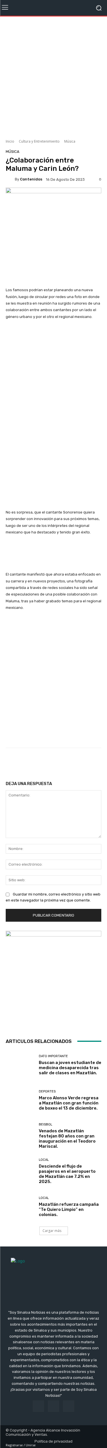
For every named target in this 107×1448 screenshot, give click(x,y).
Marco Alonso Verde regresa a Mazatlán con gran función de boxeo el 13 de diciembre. (68, 1103)
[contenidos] (10, 179)
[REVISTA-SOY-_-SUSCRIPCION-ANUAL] (53, 978)
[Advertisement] (53, 75)
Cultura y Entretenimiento (39, 141)
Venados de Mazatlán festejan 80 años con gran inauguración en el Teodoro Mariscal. (67, 1138)
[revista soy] (53, 197)
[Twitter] (68, 1406)
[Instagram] (53, 1406)
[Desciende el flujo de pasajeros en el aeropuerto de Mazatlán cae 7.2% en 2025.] (20, 1171)
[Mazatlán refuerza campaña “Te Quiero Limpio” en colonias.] (20, 1206)
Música (69, 141)
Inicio (10, 141)
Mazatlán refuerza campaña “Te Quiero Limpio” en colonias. (69, 1209)
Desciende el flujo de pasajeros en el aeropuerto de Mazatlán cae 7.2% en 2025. (67, 1174)
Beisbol (45, 1124)
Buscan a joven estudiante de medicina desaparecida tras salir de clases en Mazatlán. (70, 1067)
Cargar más (52, 1230)
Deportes (47, 1091)
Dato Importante (53, 1056)
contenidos (31, 179)
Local (44, 1159)
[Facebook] (38, 1406)
